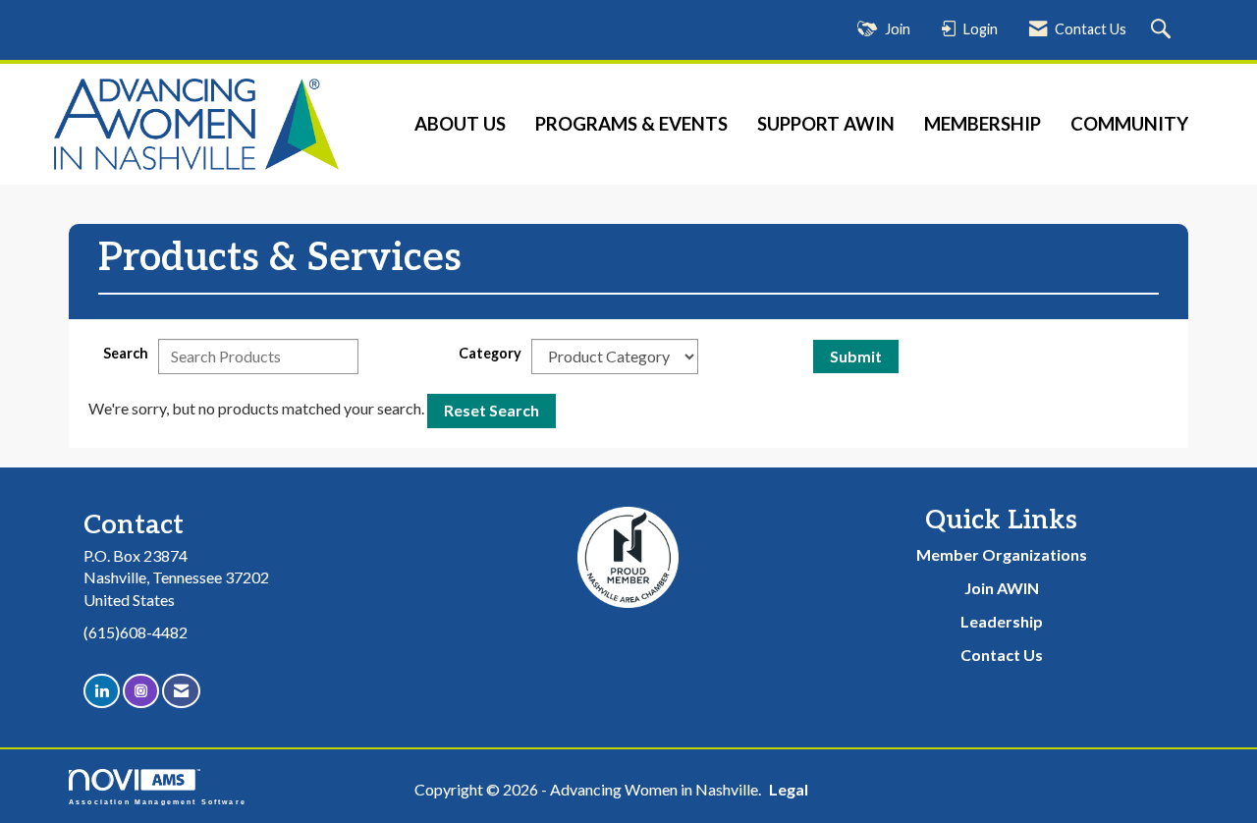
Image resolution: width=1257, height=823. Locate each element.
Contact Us (1001, 654)
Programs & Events (631, 124)
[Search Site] (1163, 30)
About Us (460, 124)
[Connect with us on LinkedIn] (101, 691)
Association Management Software (157, 801)
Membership (982, 124)
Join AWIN (1001, 587)
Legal (788, 789)
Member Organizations (1001, 554)
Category (490, 353)
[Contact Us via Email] (181, 691)
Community (1129, 124)
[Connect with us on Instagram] (141, 691)
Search (125, 353)
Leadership (1001, 621)
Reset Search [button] (491, 410)
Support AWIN (826, 124)
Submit (856, 356)
